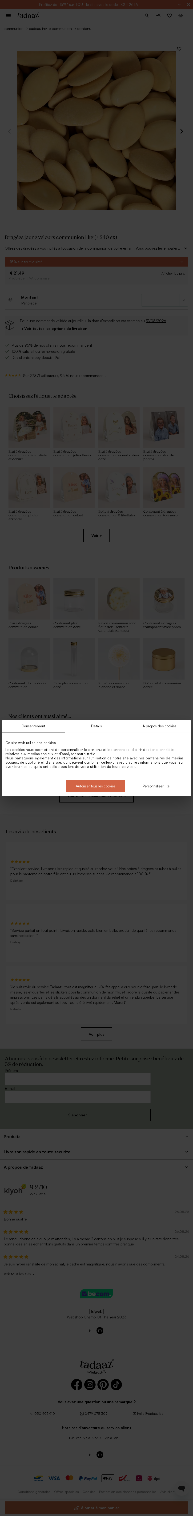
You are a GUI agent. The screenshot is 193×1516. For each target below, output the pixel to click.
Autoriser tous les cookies (96, 786)
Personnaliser (153, 786)
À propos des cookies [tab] (160, 726)
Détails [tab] (96, 726)
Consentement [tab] (33, 726)
